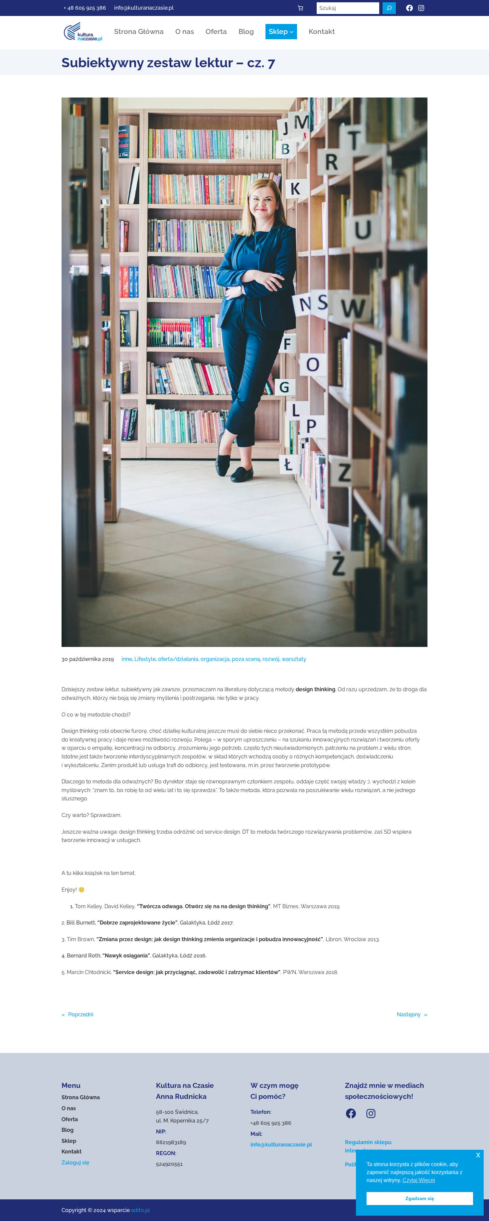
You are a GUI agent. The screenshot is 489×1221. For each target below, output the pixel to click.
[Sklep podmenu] (291, 32)
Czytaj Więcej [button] (419, 1180)
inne (127, 659)
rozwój (270, 659)
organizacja (215, 659)
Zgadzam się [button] (420, 1198)
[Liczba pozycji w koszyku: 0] (300, 8)
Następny (409, 1014)
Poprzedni (80, 1014)
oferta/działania (178, 659)
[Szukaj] (389, 8)
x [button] (478, 1154)
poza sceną (246, 659)
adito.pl (140, 1210)
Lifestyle (145, 659)
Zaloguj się (75, 1162)
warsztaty (294, 659)
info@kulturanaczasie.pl (144, 8)
